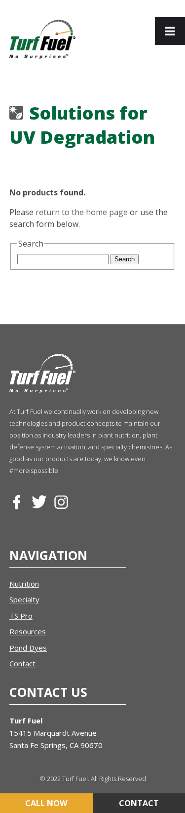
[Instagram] (61, 502)
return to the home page (82, 212)
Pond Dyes (28, 648)
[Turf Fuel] (42, 39)
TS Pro (21, 616)
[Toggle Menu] (170, 31)
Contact (22, 663)
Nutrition (24, 584)
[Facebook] (16, 502)
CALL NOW (46, 803)
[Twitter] (39, 502)
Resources (27, 631)
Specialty (24, 599)
